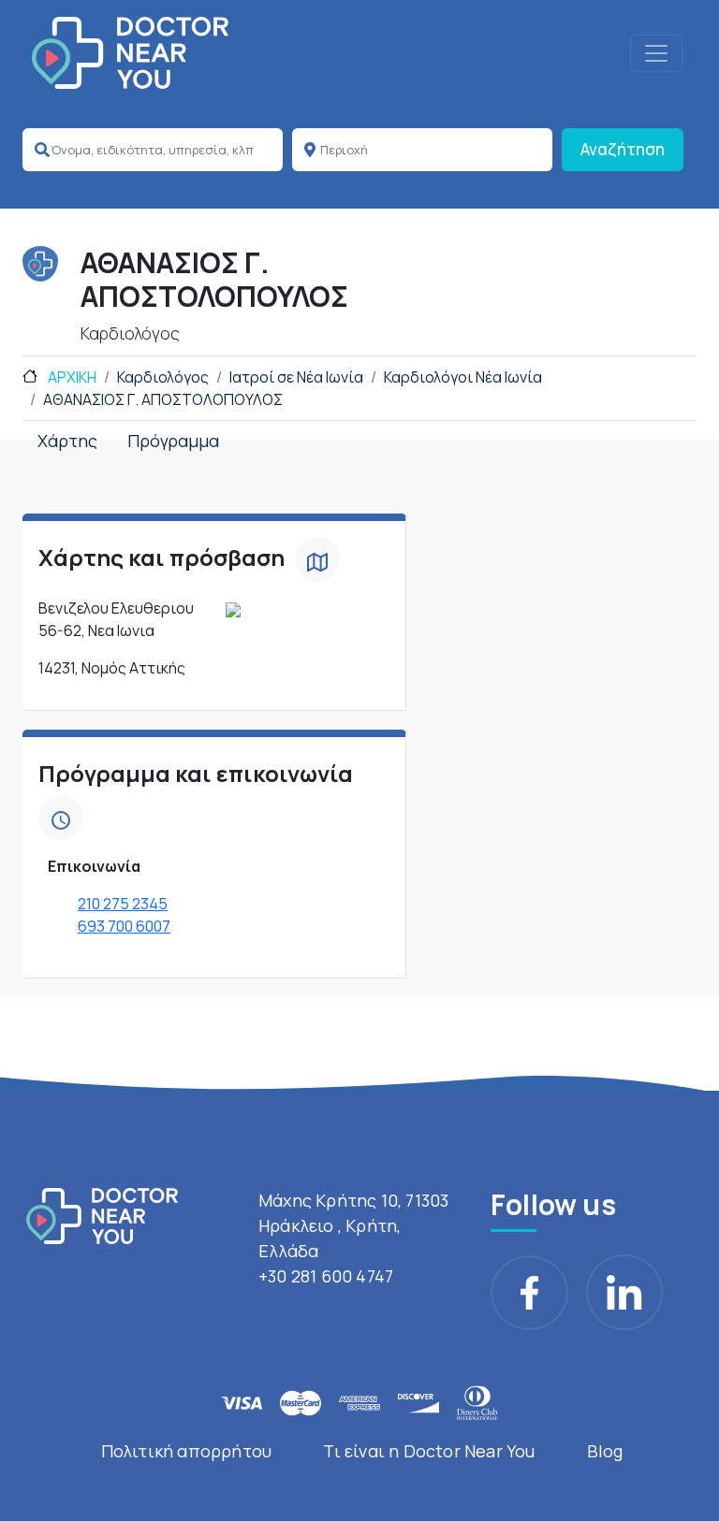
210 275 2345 (123, 903)
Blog (605, 1451)
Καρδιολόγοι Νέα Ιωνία (463, 377)
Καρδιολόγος (163, 377)
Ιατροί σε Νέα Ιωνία (296, 377)
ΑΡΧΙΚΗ (70, 377)
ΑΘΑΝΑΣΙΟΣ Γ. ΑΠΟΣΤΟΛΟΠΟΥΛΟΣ (163, 399)
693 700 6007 (124, 926)
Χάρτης (67, 440)
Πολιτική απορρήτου (186, 1451)
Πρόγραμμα (173, 440)
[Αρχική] (130, 52)
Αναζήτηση (622, 149)
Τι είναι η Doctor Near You (429, 1451)
